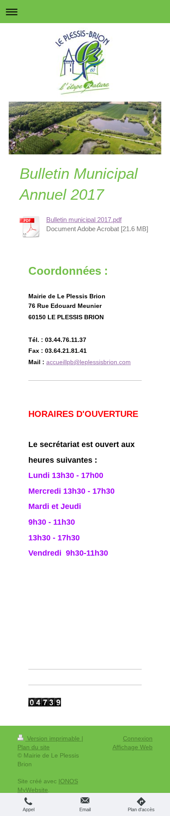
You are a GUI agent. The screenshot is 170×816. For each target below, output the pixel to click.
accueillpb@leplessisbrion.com (88, 361)
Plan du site (33, 747)
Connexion (138, 738)
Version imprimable (53, 738)
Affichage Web (132, 747)
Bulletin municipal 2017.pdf (84, 219)
